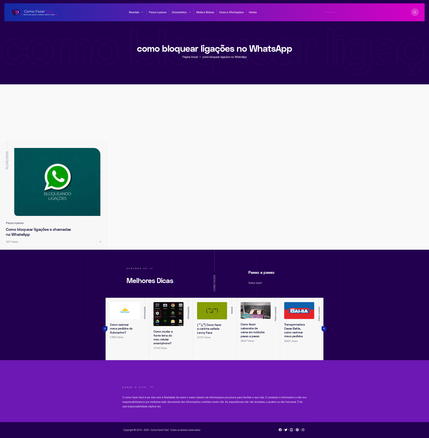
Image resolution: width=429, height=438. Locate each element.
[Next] (324, 329)
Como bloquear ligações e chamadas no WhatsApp (38, 232)
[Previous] (105, 329)
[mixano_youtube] (291, 430)
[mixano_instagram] (302, 430)
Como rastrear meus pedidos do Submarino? (121, 329)
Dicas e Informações (231, 12)
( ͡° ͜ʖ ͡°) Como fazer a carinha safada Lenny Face (209, 329)
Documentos (179, 12)
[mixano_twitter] (285, 430)
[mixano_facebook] (280, 430)
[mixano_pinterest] (297, 430)
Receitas (134, 12)
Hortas (253, 12)
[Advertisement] (214, 116)
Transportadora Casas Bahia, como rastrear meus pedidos (294, 330)
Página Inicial (190, 57)
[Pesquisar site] (415, 12)
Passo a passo (158, 12)
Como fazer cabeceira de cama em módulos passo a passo (253, 330)
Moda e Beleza (205, 12)
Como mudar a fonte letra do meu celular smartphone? (163, 337)
